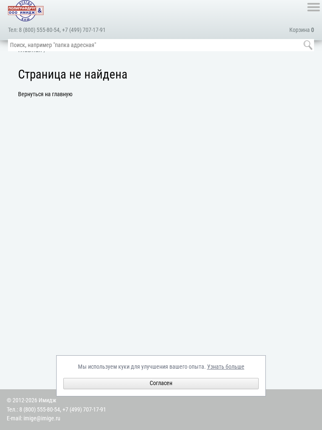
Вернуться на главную (45, 94)
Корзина (301, 30)
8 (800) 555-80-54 (39, 30)
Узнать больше (225, 366)
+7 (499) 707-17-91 (84, 30)
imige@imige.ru (41, 418)
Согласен (161, 383)
